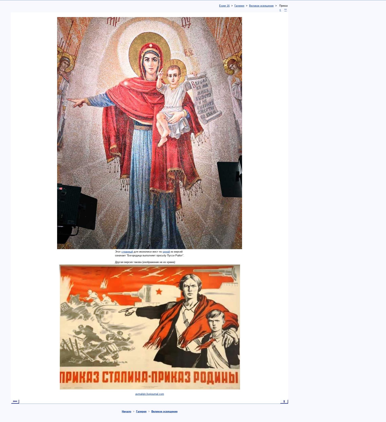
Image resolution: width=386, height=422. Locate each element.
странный (127, 251)
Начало (126, 411)
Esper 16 (224, 5)
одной (166, 251)
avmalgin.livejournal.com (149, 393)
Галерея (239, 5)
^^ (285, 9)
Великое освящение (261, 5)
